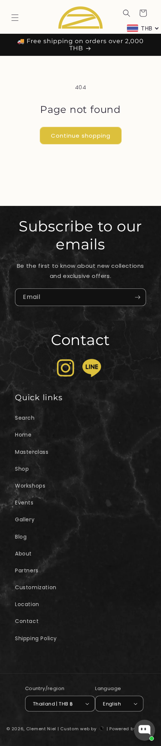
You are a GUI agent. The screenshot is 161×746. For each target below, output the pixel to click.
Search (25, 418)
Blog (21, 536)
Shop (22, 469)
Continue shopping (80, 136)
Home (23, 434)
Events (24, 502)
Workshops (30, 485)
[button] (15, 17)
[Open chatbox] (144, 730)
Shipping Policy (36, 638)
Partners (27, 570)
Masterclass (32, 452)
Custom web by (79, 729)
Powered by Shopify (132, 729)
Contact (27, 621)
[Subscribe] (137, 297)
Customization (36, 587)
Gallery (24, 519)
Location (27, 604)
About (23, 553)
